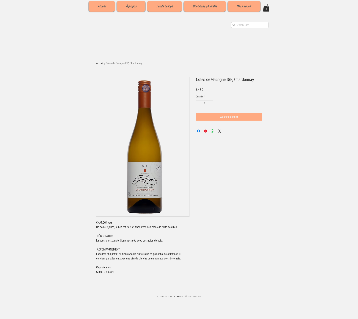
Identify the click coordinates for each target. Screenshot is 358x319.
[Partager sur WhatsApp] (212, 131)
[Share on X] (219, 131)
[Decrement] (199, 103)
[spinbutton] (204, 103)
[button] (266, 8)
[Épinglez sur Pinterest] (205, 131)
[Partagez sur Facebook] (198, 131)
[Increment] (210, 103)
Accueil (99, 63)
